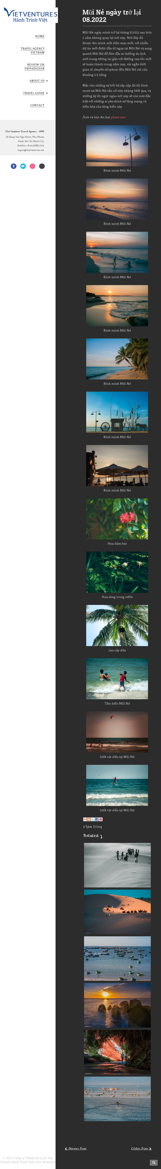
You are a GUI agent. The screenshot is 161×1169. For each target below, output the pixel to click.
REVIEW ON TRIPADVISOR (34, 66)
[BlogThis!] (89, 819)
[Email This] (85, 819)
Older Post (139, 1148)
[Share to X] (93, 819)
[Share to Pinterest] (101, 819)
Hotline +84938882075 (30, 145)
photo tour (118, 117)
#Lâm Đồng (92, 826)
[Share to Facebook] (97, 819)
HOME (40, 36)
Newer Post (78, 1148)
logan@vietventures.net (31, 150)
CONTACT (37, 105)
